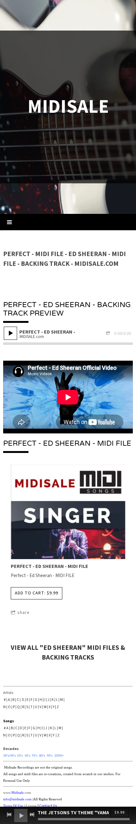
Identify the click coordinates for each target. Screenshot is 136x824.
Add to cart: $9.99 (36, 593)
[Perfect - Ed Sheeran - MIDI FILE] (68, 512)
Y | (54, 707)
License (31, 806)
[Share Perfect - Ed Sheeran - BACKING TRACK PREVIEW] (109, 334)
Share (23, 612)
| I (44, 699)
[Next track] (32, 814)
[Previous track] (9, 814)
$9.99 (119, 812)
